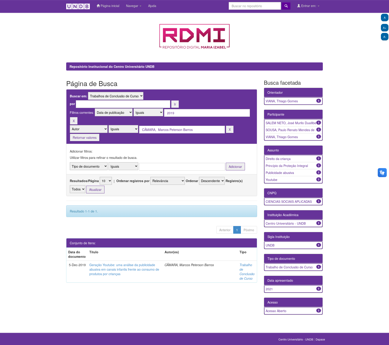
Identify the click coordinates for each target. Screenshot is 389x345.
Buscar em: (78, 96)
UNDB (270, 245)
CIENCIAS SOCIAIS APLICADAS (289, 201)
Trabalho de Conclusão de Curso (247, 272)
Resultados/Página (84, 180)
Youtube (271, 179)
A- (384, 37)
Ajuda (152, 5)
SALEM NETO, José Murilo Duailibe (291, 123)
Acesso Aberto (276, 310)
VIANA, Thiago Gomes (282, 101)
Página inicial (109, 5)
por (72, 103)
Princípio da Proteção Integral (287, 165)
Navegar (132, 5)
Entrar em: (308, 5)
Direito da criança (278, 158)
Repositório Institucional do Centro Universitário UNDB (112, 66)
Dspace (320, 339)
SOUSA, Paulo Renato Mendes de (290, 130)
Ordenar (192, 180)
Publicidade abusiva (280, 172)
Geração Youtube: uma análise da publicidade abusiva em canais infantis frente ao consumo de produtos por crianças (124, 269)
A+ (384, 28)
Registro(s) (234, 180)
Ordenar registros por (132, 180)
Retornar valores (85, 137)
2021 (269, 289)
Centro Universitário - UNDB (286, 223)
